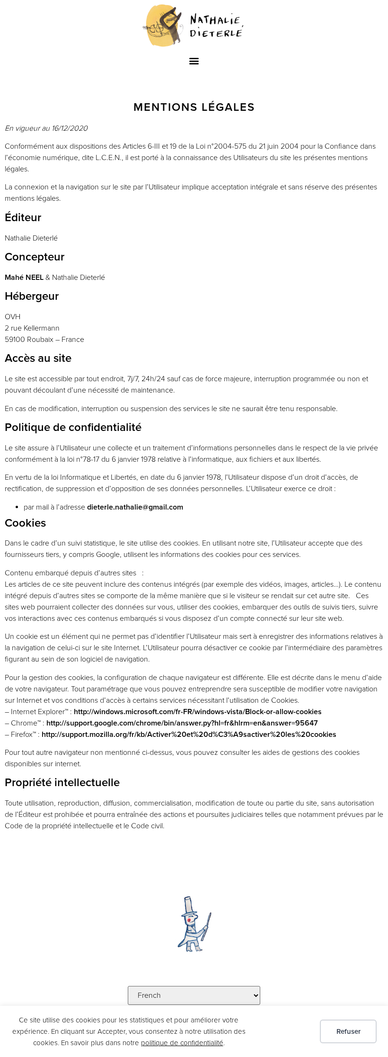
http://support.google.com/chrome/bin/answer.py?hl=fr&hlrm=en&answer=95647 (182, 723)
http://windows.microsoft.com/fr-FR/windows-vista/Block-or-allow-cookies (198, 712)
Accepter (286, 1031)
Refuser (348, 1031)
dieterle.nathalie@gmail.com (135, 507)
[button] (194, 61)
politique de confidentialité (182, 1043)
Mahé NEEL (24, 277)
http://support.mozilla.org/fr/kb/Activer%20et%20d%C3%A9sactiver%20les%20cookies (189, 734)
